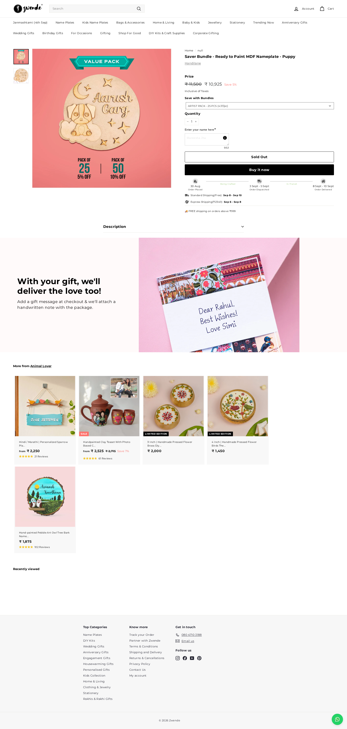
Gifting (105, 33)
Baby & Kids (191, 22)
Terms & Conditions (143, 646)
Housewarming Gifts (98, 664)
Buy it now (259, 170)
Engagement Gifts (96, 658)
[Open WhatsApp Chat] (337, 719)
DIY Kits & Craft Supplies (167, 33)
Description (114, 226)
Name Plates (65, 22)
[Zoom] (101, 118)
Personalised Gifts (96, 670)
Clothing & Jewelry (97, 687)
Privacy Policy (139, 664)
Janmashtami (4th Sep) (30, 22)
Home (189, 50)
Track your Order (141, 635)
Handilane (193, 63)
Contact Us (137, 670)
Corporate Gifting (206, 33)
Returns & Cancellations (146, 658)
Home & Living (164, 22)
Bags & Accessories (130, 22)
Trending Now (263, 22)
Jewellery (215, 22)
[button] (33, 456)
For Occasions (81, 33)
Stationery (237, 22)
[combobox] (97, 9)
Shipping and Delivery (145, 652)
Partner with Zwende (144, 640)
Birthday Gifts (52, 33)
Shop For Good (129, 33)
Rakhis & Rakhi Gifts (98, 699)
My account (138, 675)
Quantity (192, 114)
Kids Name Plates (95, 22)
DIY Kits (89, 640)
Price (189, 76)
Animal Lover (40, 366)
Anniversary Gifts (294, 22)
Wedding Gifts (23, 33)
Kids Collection (94, 675)
